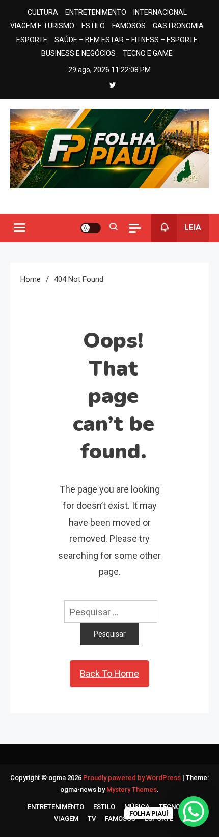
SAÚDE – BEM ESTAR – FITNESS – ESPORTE (126, 40)
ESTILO (93, 26)
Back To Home (109, 673)
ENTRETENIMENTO (95, 12)
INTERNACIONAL (160, 12)
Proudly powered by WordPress (132, 778)
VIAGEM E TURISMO (42, 26)
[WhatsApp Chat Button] (193, 811)
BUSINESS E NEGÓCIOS (78, 53)
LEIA (192, 227)
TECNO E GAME (148, 53)
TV (92, 818)
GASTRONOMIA (178, 26)
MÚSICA (137, 807)
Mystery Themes (131, 789)
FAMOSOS (129, 26)
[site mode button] (90, 228)
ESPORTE (31, 40)
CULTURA (43, 12)
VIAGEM (66, 818)
